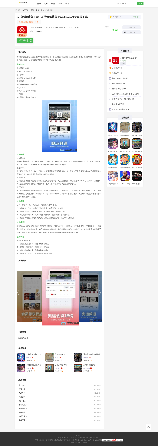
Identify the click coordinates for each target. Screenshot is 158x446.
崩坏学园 (22, 393)
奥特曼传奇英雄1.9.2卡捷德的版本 (35, 354)
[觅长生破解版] (124, 127)
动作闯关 (86, 371)
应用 (32, 10)
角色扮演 (29, 360)
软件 (53, 3)
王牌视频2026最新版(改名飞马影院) (125, 94)
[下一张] (89, 295)
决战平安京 (23, 420)
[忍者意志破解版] (136, 143)
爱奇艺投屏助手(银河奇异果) (123, 99)
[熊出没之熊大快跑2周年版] (136, 159)
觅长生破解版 (60, 354)
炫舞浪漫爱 (23, 408)
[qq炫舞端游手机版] (112, 175)
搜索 (140, 3)
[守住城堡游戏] (112, 159)
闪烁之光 (22, 397)
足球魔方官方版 (118, 104)
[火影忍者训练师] (124, 143)
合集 (67, 3)
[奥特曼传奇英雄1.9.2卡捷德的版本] (112, 127)
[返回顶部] (148, 427)
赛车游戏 (22, 385)
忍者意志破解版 (89, 365)
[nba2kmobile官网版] (124, 175)
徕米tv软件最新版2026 (120, 109)
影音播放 (39, 10)
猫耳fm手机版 (117, 73)
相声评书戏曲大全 (119, 89)
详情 (123, 63)
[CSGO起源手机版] (136, 175)
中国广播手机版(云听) (128, 58)
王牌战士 (22, 412)
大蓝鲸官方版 (117, 68)
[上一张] (29, 295)
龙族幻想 (22, 401)
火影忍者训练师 (61, 365)
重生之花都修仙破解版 (92, 354)
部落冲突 (22, 389)
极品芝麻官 (23, 416)
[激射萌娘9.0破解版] (112, 143)
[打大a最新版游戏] (124, 159)
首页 (39, 3)
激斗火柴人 (23, 405)
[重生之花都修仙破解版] (136, 127)
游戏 (46, 3)
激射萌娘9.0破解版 (33, 365)
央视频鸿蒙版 (22, 338)
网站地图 (79, 435)
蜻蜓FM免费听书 (118, 83)
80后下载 (25, 10)
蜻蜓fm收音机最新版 (120, 78)
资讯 (60, 3)
